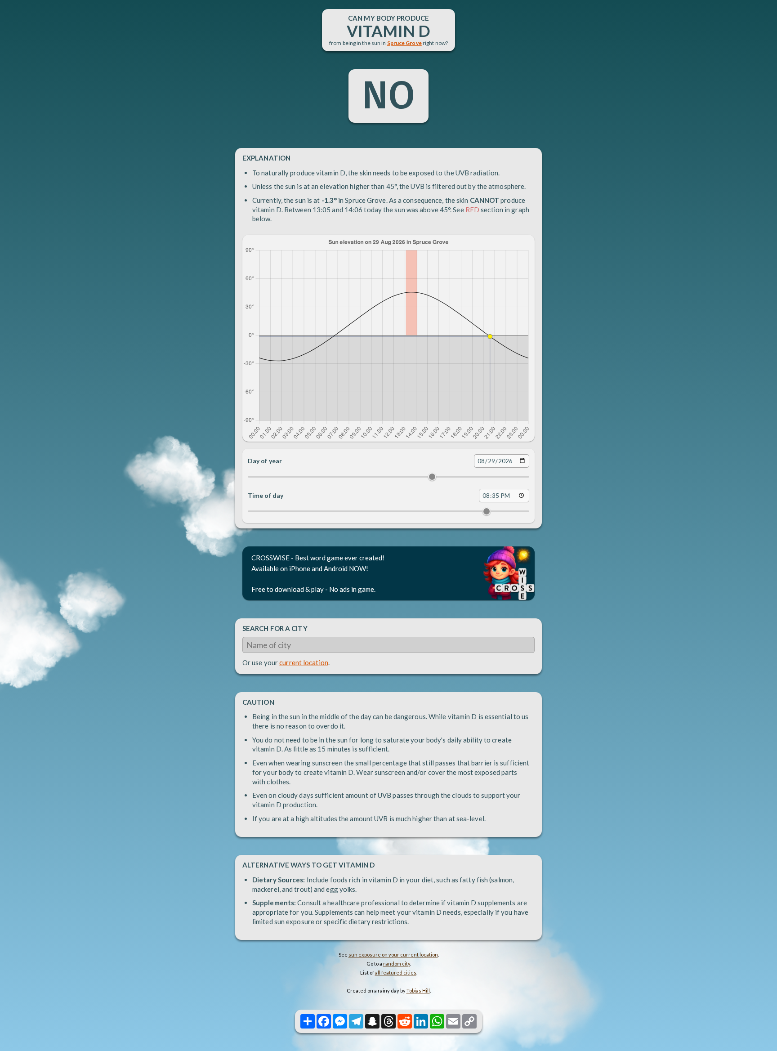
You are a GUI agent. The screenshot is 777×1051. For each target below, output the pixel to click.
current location (303, 662)
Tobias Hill (418, 990)
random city (396, 963)
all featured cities (395, 972)
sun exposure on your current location (393, 954)
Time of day (265, 495)
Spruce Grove (404, 43)
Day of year (265, 461)
